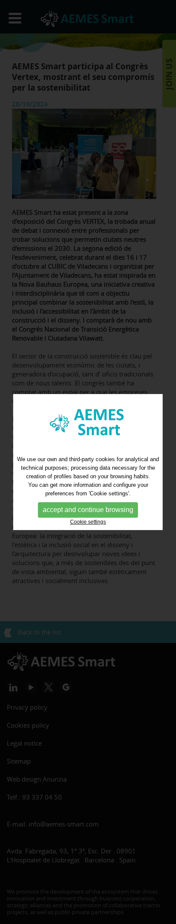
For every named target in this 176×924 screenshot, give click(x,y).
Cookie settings (88, 522)
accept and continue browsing (88, 509)
